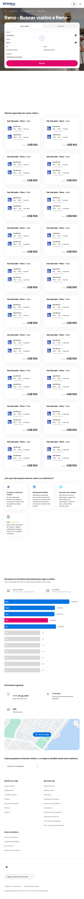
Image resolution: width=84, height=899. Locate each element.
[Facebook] (6, 867)
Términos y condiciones (12, 886)
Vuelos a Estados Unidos (27, 11)
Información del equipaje (52, 821)
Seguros (7, 812)
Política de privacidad (31, 886)
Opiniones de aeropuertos (53, 812)
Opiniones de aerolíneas (52, 803)
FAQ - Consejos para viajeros (54, 825)
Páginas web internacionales (17, 877)
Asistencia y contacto (12, 850)
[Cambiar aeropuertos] (42, 38)
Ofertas (7, 808)
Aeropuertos (48, 808)
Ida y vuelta (24, 26)
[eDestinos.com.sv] (5, 11)
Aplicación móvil (49, 786)
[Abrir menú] (80, 4)
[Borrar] (75, 35)
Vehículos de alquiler (11, 803)
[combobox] (39, 35)
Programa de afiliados (11, 841)
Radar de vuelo (49, 790)
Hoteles (7, 799)
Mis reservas (8, 846)
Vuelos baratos (13, 11)
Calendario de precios (51, 817)
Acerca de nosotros (11, 837)
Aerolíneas (47, 795)
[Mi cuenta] (74, 4)
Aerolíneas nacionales (51, 799)
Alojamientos (9, 790)
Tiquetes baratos (10, 795)
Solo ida (61, 26)
